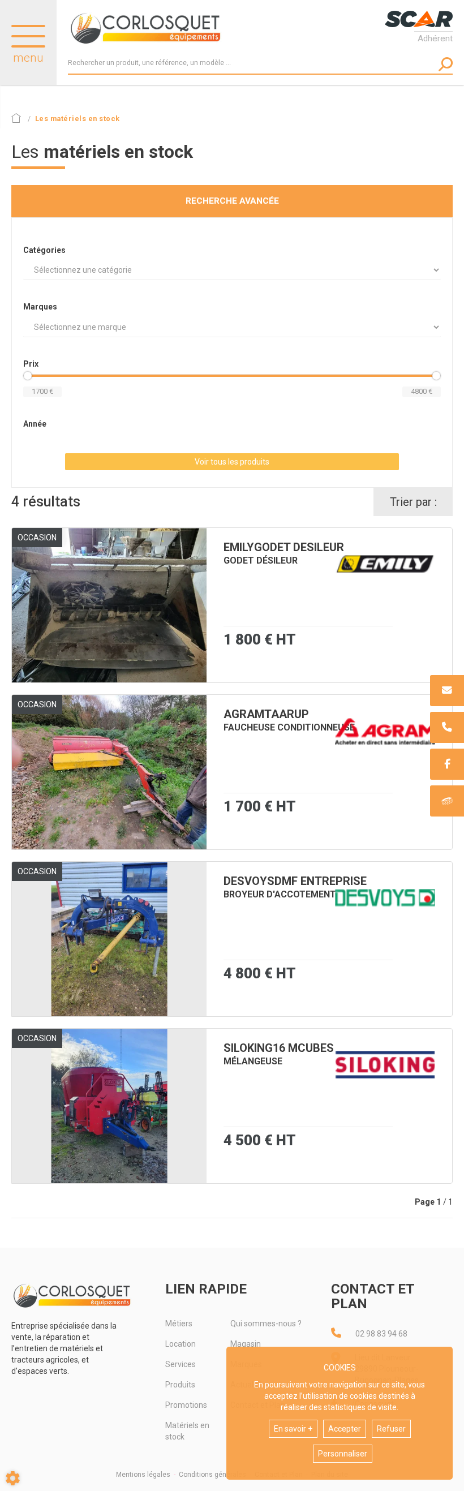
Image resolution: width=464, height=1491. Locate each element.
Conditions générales (212, 1475)
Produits (180, 1384)
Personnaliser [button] (342, 1453)
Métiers (178, 1323)
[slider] (28, 376)
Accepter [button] (344, 1428)
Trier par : (413, 502)
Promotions (186, 1405)
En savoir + (293, 1428)
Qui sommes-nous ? (266, 1323)
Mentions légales (143, 1475)
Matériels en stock (187, 1431)
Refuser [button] (391, 1428)
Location (180, 1343)
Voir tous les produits (232, 461)
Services (180, 1364)
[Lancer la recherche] (446, 64)
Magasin (245, 1343)
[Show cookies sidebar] (13, 1478)
